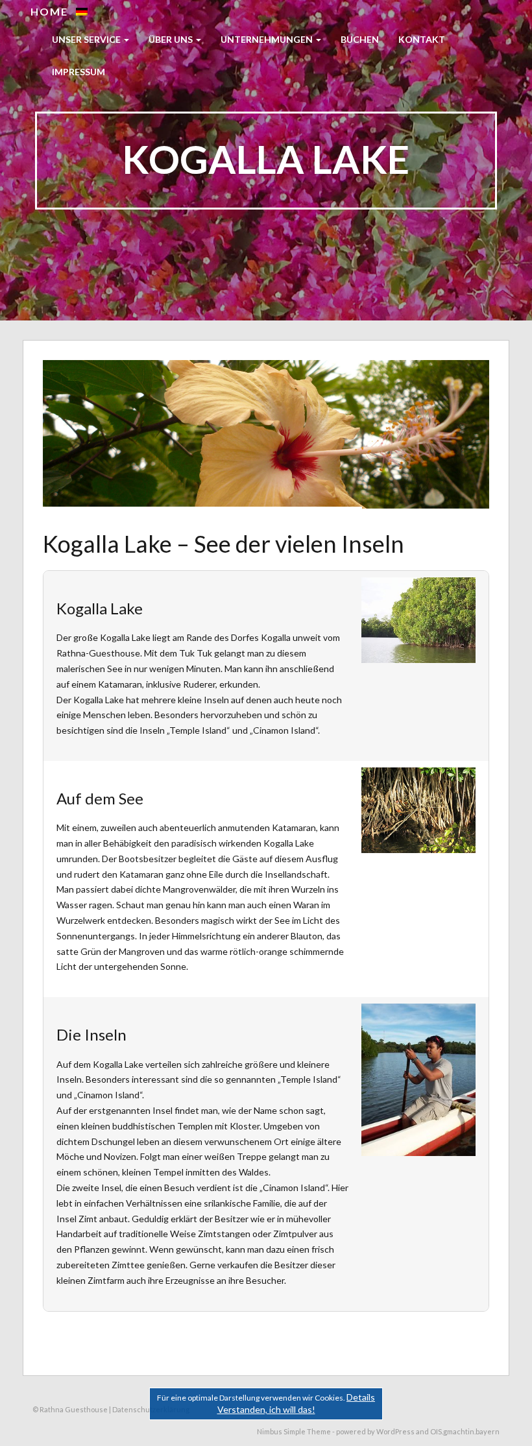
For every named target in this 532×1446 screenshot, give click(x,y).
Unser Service (87, 39)
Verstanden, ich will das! (266, 1409)
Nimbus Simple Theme (294, 1431)
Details (360, 1397)
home (49, 11)
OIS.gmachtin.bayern (465, 1431)
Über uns (172, 39)
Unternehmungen (268, 39)
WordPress (395, 1431)
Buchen (360, 39)
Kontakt (421, 39)
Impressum (78, 71)
